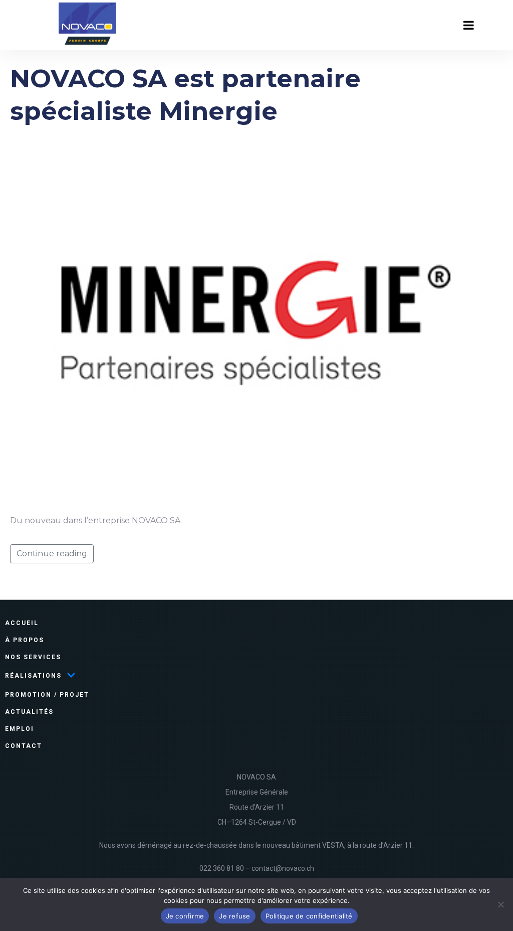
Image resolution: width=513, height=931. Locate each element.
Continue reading (52, 553)
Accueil (22, 623)
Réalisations (33, 675)
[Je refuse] (500, 904)
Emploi (19, 728)
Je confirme (185, 916)
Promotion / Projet (47, 694)
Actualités (29, 711)
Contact (23, 745)
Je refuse (234, 916)
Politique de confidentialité (309, 916)
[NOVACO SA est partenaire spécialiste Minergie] (256, 320)
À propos (24, 640)
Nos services (33, 657)
